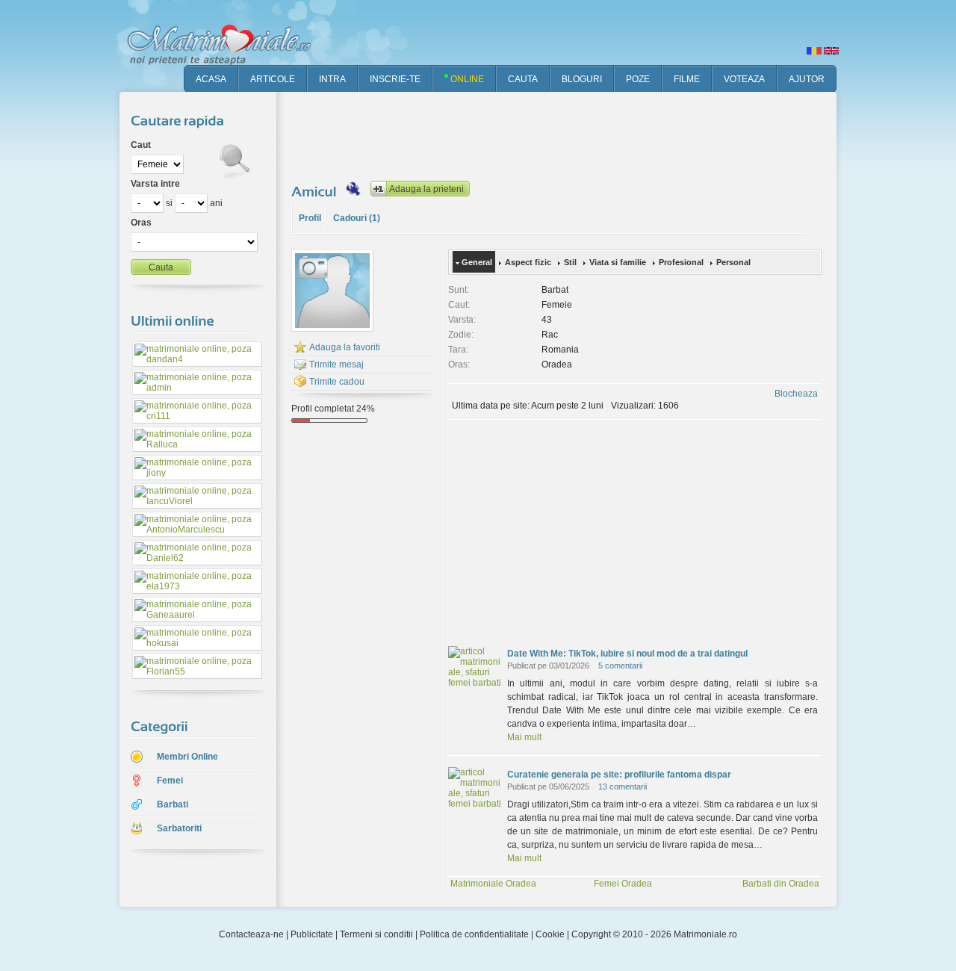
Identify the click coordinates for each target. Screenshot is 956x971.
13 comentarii (622, 786)
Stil (570, 262)
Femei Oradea (623, 883)
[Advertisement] (563, 134)
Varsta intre (155, 184)
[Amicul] (316, 191)
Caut (141, 145)
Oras (141, 222)
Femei (170, 780)
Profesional (681, 262)
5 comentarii (620, 665)
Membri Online (187, 756)
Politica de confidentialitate (474, 934)
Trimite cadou (336, 381)
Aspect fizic (528, 262)
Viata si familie (617, 262)
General (477, 262)
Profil (310, 218)
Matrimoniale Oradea (493, 883)
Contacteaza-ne (251, 934)
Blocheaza (796, 393)
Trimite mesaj (336, 364)
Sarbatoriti (179, 828)
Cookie (550, 934)
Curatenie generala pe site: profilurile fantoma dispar (619, 774)
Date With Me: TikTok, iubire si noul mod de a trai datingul (627, 653)
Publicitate (312, 934)
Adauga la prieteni (426, 189)
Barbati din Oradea (780, 883)
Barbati (172, 804)
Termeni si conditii (376, 934)
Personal (733, 262)
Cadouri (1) (356, 218)
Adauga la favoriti (344, 347)
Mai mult (524, 737)
